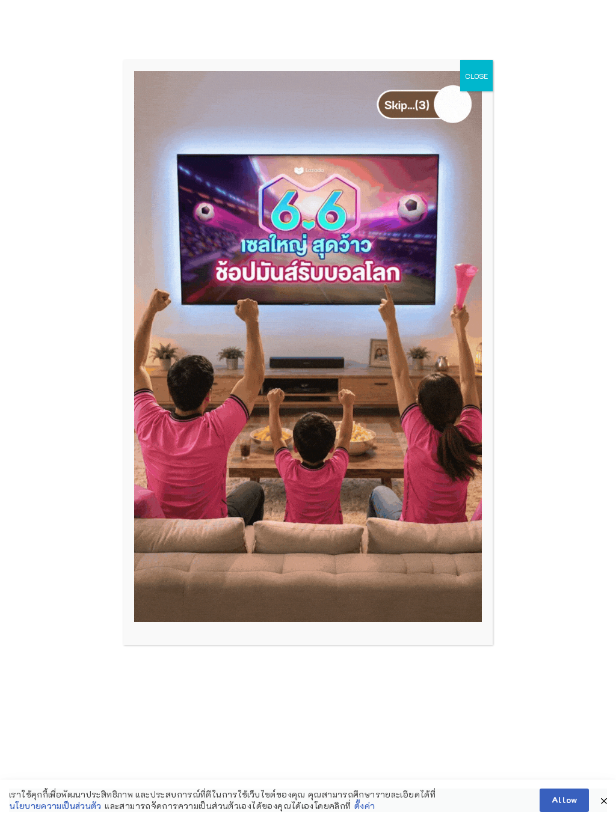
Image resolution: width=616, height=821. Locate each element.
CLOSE (476, 76)
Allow (564, 799)
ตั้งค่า (364, 805)
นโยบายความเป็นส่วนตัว (56, 805)
